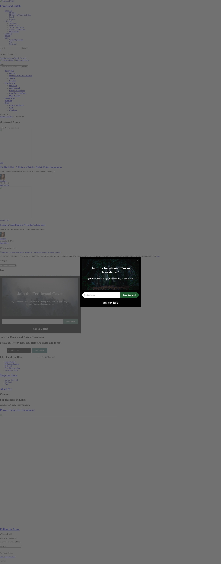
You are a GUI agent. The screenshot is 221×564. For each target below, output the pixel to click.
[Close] (138, 260)
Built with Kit (110, 303)
